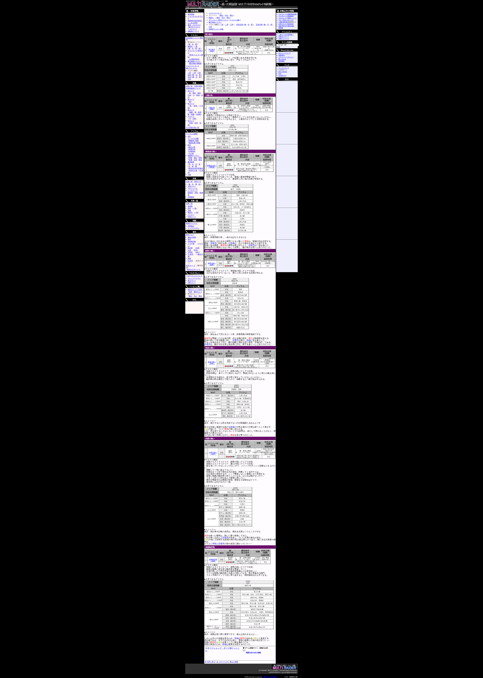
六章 (210, 27)
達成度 (190, 206)
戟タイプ (191, 104)
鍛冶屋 (190, 248)
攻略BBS (191, 21)
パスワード (193, 29)
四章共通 (239, 25)
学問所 (190, 252)
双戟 (195, 106)
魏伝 (221, 15)
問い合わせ (282, 59)
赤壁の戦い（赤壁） (213, 453)
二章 (226, 25)
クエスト (194, 7)
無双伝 (211, 18)
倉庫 (189, 259)
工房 (189, 250)
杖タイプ (191, 121)
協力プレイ (192, 280)
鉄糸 (196, 123)
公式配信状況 (194, 59)
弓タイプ (191, 116)
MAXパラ (197, 182)
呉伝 (226, 15)
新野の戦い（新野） (212, 264)
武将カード (192, 217)
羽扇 (191, 123)
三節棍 (198, 114)
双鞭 (192, 114)
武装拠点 (191, 226)
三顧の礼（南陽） (212, 108)
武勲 (196, 193)
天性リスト (192, 186)
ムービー (191, 215)
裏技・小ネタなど (194, 25)
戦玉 (189, 145)
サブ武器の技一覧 (192, 127)
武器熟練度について (193, 88)
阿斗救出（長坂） (212, 50)
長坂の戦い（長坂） (212, 363)
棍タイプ (191, 110)
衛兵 (189, 239)
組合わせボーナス (193, 269)
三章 (231, 25)
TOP (187, 7)
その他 (191, 153)
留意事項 (198, 21)
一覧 (195, 46)
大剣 (189, 95)
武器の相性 (198, 86)
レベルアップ (192, 191)
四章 (189, 75)
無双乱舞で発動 (194, 143)
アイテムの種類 (191, 134)
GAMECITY (282, 76)
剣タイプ (191, 91)
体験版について (193, 31)
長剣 (199, 93)
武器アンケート (283, 36)
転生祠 (190, 261)
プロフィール (192, 188)
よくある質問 (192, 23)
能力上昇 (192, 147)
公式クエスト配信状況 (286, 24)
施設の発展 (192, 237)
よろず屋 (191, 244)
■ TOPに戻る (210, 662)
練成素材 (191, 162)
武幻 (189, 136)
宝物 (189, 175)
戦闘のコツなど (191, 223)
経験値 (190, 193)
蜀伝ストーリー (203, 7)
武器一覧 (189, 86)
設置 (195, 160)
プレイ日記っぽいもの (286, 20)
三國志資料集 (283, 22)
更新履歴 (281, 61)
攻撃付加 (192, 149)
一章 (221, 25)
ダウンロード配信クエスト (218, 20)
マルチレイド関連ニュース (287, 18)
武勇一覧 (189, 204)
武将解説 (191, 197)
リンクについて (283, 68)
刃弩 (194, 119)
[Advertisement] (233, 10)
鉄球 (199, 112)
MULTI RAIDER (241, 4)
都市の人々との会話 (195, 290)
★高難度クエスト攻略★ (194, 39)
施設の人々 (198, 292)
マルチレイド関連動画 (286, 16)
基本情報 (191, 14)
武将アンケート (283, 38)
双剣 (194, 93)
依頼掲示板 (192, 241)
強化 (195, 158)
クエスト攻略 (235, 20)
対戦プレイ (192, 283)
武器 (197, 248)
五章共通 (259, 25)
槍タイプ (191, 99)
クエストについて (215, 13)
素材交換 (193, 170)
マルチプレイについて (194, 276)
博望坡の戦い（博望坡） (212, 166)
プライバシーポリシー (286, 57)
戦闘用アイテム (193, 155)
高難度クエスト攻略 (216, 29)
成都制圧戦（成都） (213, 560)
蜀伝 (231, 15)
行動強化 (192, 151)
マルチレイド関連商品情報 (287, 14)
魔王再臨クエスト (215, 22)
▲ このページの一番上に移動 (227, 662)
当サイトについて (284, 53)
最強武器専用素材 (196, 168)
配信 (200, 160)
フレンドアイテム (194, 278)
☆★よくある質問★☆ (286, 35)
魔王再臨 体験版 (195, 63)
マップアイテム (193, 228)
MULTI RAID (282, 72)
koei (279, 74)
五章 (189, 77)
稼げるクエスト (194, 27)
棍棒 (191, 112)
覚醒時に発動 (194, 141)
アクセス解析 (272, 677)
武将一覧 (189, 182)
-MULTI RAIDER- (273, 670)
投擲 (190, 160)
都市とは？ (190, 235)
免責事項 (281, 55)
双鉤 (198, 95)
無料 (265, 677)
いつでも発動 (194, 138)
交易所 (191, 254)
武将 (189, 208)
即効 (200, 158)
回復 (190, 158)
